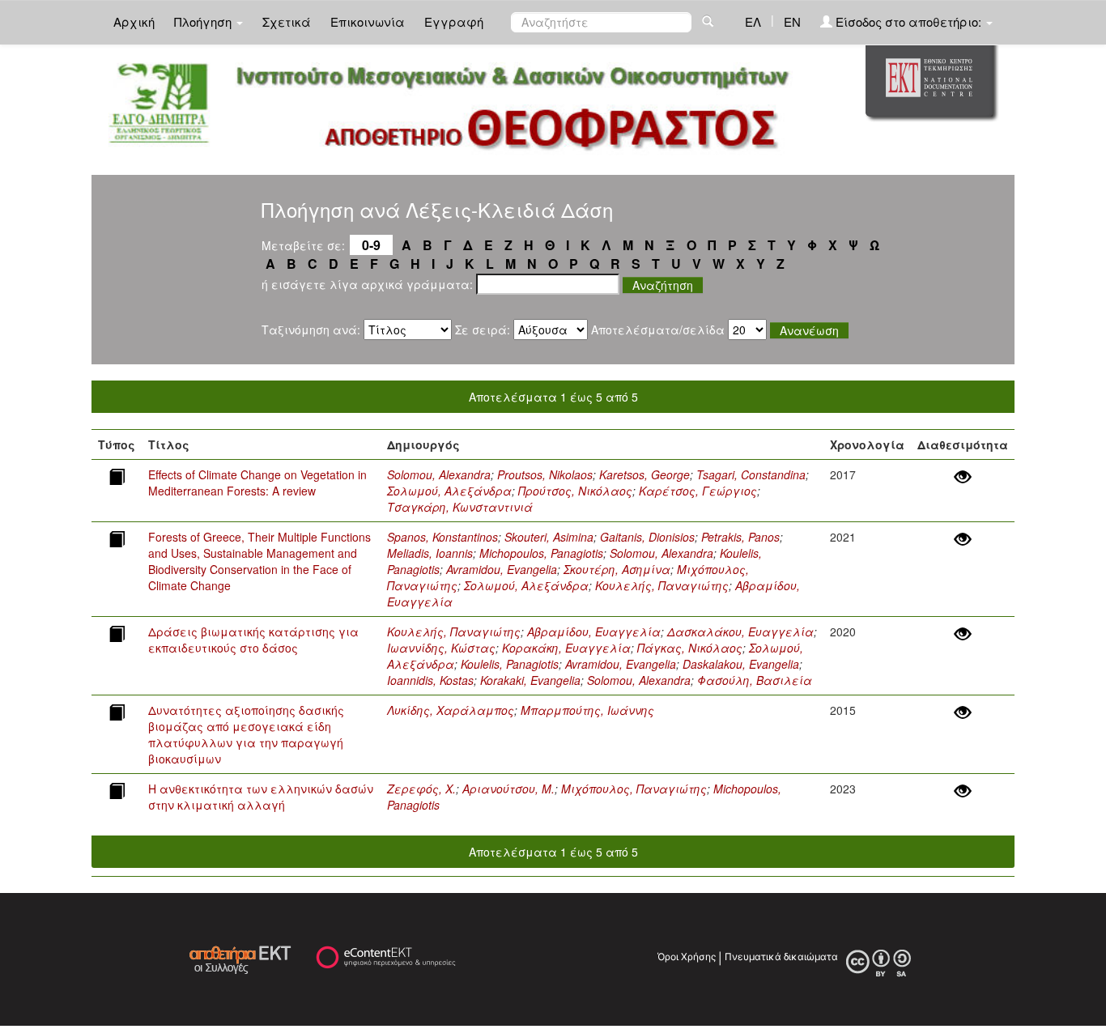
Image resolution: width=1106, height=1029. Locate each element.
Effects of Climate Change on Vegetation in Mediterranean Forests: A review (257, 482)
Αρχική (134, 21)
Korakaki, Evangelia (530, 680)
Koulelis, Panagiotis (510, 664)
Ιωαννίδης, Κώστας (441, 648)
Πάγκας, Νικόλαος (689, 648)
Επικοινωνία (367, 21)
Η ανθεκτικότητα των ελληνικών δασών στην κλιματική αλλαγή (260, 796)
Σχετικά (286, 21)
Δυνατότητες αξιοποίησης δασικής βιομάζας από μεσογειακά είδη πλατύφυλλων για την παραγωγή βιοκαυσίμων (246, 734)
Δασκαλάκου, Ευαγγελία (740, 631)
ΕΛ (753, 21)
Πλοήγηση (204, 21)
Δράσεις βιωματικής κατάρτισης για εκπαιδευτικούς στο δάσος (253, 639)
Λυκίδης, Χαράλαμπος (450, 710)
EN (792, 21)
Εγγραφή (453, 21)
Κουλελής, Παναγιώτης (662, 585)
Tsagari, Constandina (751, 474)
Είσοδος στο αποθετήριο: (908, 21)
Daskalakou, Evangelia (741, 664)
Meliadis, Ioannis (430, 553)
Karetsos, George (644, 474)
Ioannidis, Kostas (430, 680)
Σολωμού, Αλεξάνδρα (449, 491)
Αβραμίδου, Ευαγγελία (594, 631)
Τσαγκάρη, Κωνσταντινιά (460, 507)
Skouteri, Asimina (548, 537)
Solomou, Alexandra (439, 474)
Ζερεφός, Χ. (421, 788)
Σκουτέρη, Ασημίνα (617, 569)
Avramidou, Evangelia (501, 569)
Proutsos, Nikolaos (545, 474)
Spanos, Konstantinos (442, 537)
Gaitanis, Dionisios (647, 537)
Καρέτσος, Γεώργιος (698, 491)
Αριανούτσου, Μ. (508, 788)
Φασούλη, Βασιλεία (754, 680)
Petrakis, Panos (740, 537)
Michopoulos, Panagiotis (541, 553)
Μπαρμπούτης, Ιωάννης (587, 710)
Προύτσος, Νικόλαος (575, 491)
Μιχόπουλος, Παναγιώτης (634, 788)
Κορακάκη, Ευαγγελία (566, 648)
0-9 (371, 245)
